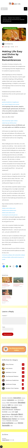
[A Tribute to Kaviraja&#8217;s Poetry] (7, 280)
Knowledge (4, 412)
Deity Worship (21, 400)
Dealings (16, 400)
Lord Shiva (9, 411)
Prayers (14, 419)
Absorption (4, 398)
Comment (4, 315)
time (11, 425)
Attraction (4, 400)
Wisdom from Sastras (10, 28)
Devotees (21, 402)
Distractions (4, 405)
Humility (14, 407)
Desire (8, 402)
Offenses (16, 416)
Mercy (20, 414)
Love (13, 412)
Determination (13, 402)
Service (20, 422)
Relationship (9, 420)
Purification (4, 420)
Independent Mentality (7, 409)
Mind (3, 416)
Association (17, 397)
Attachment (23, 397)
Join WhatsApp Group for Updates (16, 349)
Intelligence (17, 409)
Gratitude (16, 405)
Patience (21, 416)
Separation (15, 423)
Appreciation (10, 398)
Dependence (4, 402)
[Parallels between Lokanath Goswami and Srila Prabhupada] (7, 292)
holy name (6, 407)
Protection (22, 418)
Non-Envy (12, 416)
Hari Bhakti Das (9, 43)
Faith (9, 405)
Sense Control (15, 420)
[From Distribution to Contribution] (18, 280)
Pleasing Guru (6, 418)
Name (3, 327)
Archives (4, 438)
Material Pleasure (6, 414)
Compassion (10, 400)
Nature (7, 416)
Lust (16, 411)
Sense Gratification (7, 423)
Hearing (20, 405)
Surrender (6, 425)
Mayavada (14, 414)
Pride (18, 418)
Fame (12, 405)
